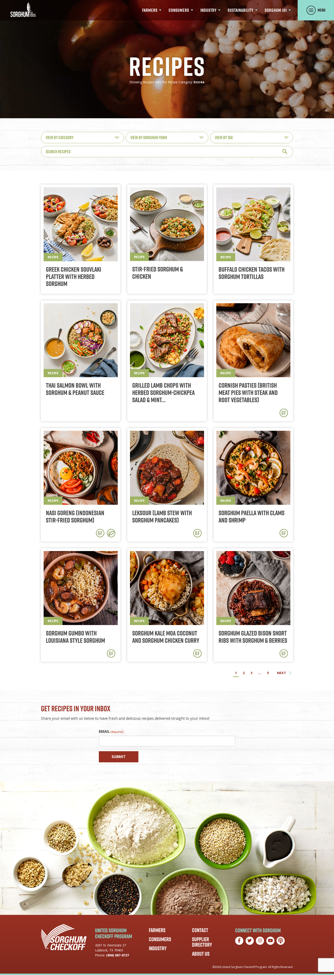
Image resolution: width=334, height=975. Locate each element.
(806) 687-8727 (117, 955)
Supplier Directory (202, 941)
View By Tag (224, 137)
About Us (200, 954)
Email (111, 731)
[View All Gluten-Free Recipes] (283, 412)
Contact (200, 930)
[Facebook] (239, 941)
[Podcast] (281, 941)
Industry (158, 948)
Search (284, 151)
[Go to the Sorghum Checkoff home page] (23, 9)
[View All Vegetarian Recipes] (111, 533)
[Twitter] (250, 941)
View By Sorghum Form (148, 137)
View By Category (59, 137)
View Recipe (80, 239)
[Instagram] (260, 941)
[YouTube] (270, 941)
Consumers (160, 939)
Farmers (157, 930)
